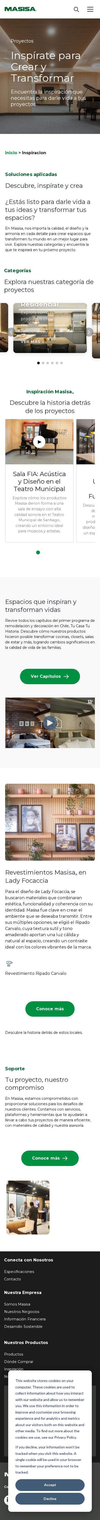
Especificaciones (19, 1271)
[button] (38, 363)
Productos (13, 1354)
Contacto (12, 1279)
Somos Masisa (17, 1304)
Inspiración (14, 1369)
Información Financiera (25, 1319)
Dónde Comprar (18, 1361)
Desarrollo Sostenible (23, 1326)
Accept (50, 1485)
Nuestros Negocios (21, 1311)
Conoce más (50, 1008)
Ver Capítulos (46, 676)
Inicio (11, 152)
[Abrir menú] (90, 9)
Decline (50, 1498)
